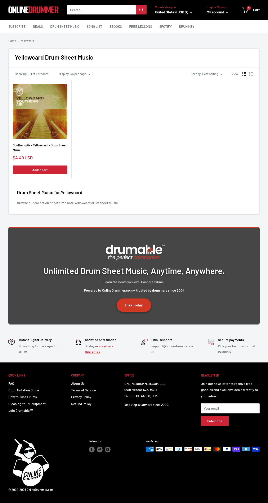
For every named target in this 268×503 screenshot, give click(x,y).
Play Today (134, 305)
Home (12, 41)
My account (216, 12)
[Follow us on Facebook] (92, 449)
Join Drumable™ (20, 410)
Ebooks (116, 26)
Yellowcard (27, 41)
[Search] (141, 9)
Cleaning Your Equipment (27, 404)
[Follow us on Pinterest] (100, 449)
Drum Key (186, 26)
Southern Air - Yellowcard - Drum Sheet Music (40, 147)
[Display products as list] (251, 74)
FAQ (11, 383)
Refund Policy (81, 404)
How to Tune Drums (22, 397)
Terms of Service (83, 390)
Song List (94, 26)
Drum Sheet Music (64, 26)
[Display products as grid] (244, 74)
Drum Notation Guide (23, 390)
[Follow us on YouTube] (108, 449)
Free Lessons (140, 26)
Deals (38, 26)
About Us (78, 383)
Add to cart (40, 170)
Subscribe (17, 26)
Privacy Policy (81, 397)
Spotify (165, 26)
